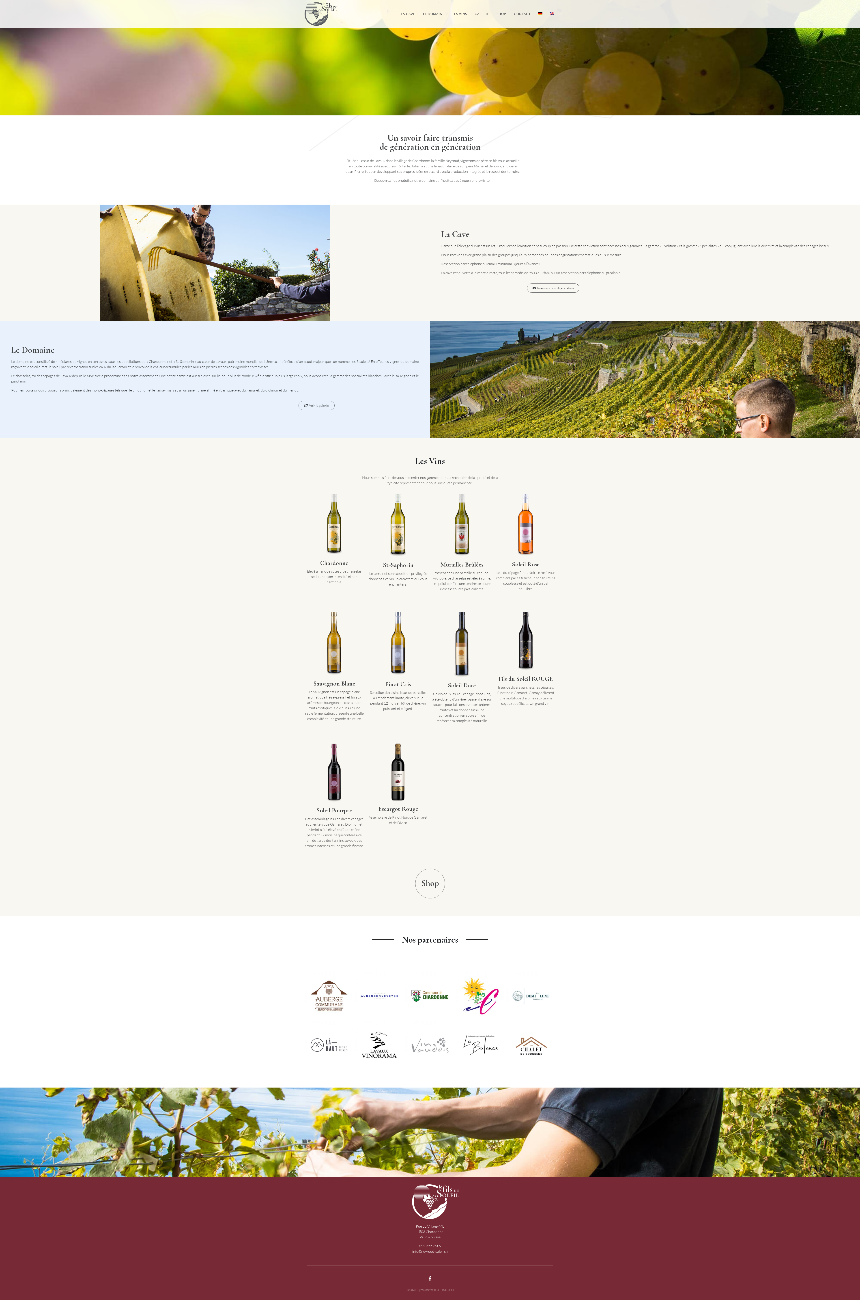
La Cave (408, 14)
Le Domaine (434, 14)
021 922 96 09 (430, 1246)
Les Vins (459, 14)
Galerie (482, 14)
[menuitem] (540, 13)
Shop (501, 14)
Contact (522, 14)
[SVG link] (430, 883)
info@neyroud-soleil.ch (430, 1251)
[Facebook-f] (430, 1278)
